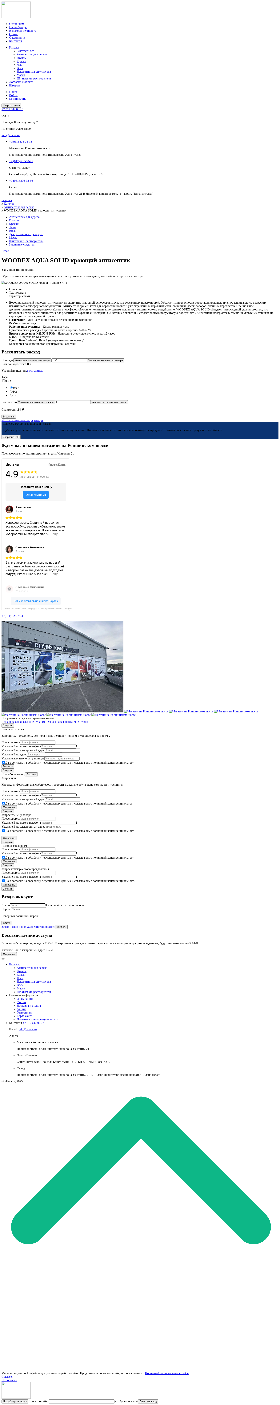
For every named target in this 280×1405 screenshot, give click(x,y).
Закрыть (8, 725)
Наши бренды (18, 27)
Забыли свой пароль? (15, 926)
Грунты (21, 57)
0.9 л (8, 380)
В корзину (8, 416)
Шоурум (14, 85)
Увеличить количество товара (105, 360)
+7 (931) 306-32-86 (21, 180)
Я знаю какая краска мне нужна (22, 721)
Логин (6, 905)
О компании (17, 37)
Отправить (9, 807)
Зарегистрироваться (42, 926)
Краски (21, 61)
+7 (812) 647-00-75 (21, 161)
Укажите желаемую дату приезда (23, 758)
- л (14, 395)
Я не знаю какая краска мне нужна (65, 721)
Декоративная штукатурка (34, 71)
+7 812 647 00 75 (33, 1022)
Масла (21, 75)
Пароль (6, 909)
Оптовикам (16, 23)
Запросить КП (11, 437)
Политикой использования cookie (167, 1373)
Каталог (14, 47)
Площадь (7, 360)
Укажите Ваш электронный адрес (23, 750)
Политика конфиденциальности (37, 1019)
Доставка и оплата (21, 81)
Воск (20, 68)
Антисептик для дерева (32, 54)
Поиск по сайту (38, 1401)
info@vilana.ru (28, 1029)
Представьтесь (11, 742)
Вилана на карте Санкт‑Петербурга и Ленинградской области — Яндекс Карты (41, 609)
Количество (9, 402)
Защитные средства (21, 244)
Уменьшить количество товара (32, 360)
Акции (21, 1009)
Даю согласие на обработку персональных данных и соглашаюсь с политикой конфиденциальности (70, 762)
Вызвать (8, 766)
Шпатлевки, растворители (34, 78)
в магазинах (35, 370)
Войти (13, 95)
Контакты (15, 41)
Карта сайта (24, 1016)
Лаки (20, 64)
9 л (15, 391)
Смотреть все (25, 51)
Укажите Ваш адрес (14, 754)
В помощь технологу (22, 30)
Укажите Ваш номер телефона (21, 746)
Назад (5, 251)
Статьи (13, 34)
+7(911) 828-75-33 (20, 141)
